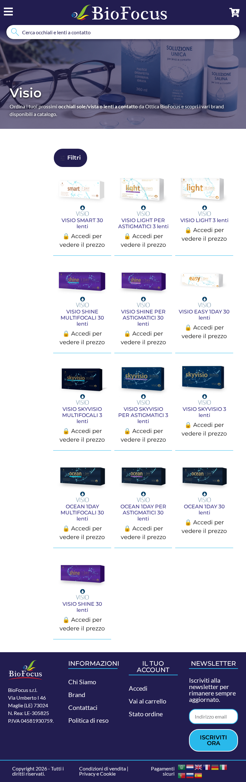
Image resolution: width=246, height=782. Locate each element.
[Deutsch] (215, 766)
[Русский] (190, 775)
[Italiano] (223, 766)
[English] (198, 766)
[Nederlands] (190, 766)
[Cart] (234, 12)
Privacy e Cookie (97, 773)
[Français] (207, 766)
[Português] (182, 775)
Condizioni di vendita (102, 768)
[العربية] (182, 766)
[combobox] (123, 32)
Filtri (73, 157)
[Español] (198, 775)
